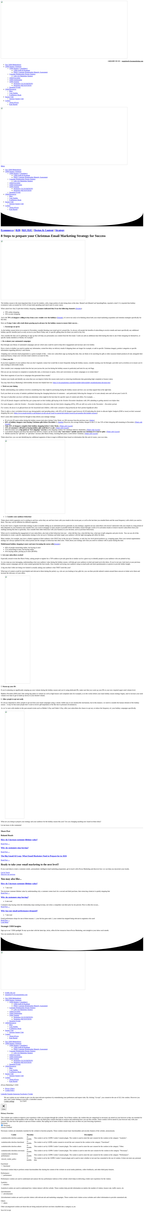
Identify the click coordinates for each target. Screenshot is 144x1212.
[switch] (2, 1166)
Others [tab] (3, 1201)
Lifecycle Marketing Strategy (23, 76)
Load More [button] (4, 922)
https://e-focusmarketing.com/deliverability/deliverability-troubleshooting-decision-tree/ (81, 383)
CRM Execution (14, 78)
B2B (18, 230)
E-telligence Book (15, 95)
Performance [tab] (5, 1173)
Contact (7, 101)
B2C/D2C (27, 230)
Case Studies (13, 93)
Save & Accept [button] (6, 1210)
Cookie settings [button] (9, 1101)
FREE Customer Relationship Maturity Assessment (30, 72)
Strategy (59, 230)
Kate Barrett (13, 104)
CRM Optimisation (15, 80)
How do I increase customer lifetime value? (19, 840)
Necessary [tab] (4, 1123)
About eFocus (14, 102)
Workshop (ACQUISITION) (23, 83)
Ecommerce (7, 230)
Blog (11, 91)
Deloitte (60, 317)
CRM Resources (10, 89)
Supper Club (9, 97)
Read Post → (5, 844)
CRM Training (14, 82)
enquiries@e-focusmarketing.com (132, 61)
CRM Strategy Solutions (13, 66)
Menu (3, 166)
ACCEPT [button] (23, 1101)
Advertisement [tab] (6, 1192)
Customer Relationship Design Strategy (22, 74)
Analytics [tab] (4, 1182)
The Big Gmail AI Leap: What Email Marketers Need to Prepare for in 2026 (34, 856)
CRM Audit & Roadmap (21, 70)
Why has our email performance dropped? (19, 911)
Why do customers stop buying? (15, 848)
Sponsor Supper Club (16, 99)
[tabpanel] (72, 1145)
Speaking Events (14, 87)
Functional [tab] (4, 1164)
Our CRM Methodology (13, 65)
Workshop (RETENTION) (22, 85)
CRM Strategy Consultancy (18, 68)
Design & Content (43, 230)
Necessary (6, 1125)
